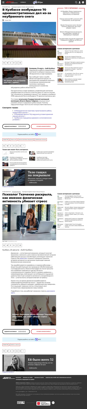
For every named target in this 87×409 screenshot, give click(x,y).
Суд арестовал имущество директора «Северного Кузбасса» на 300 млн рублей (71, 40)
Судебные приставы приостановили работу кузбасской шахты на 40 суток (45, 159)
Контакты (18, 377)
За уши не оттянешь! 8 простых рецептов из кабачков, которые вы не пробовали (75, 58)
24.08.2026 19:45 (6, 191)
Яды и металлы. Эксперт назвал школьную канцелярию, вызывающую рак (73, 80)
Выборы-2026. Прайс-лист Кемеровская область (58, 377)
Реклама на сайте (28, 377)
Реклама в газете (39, 377)
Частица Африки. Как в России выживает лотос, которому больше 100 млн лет (74, 197)
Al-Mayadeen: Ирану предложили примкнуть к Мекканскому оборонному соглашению (71, 13)
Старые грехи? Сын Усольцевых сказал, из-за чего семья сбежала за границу (74, 226)
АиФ (12, 58)
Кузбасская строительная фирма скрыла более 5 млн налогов (45, 152)
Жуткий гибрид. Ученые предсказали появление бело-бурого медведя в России (75, 209)
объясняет (23, 258)
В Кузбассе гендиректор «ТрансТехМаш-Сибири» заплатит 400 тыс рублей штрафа (19, 159)
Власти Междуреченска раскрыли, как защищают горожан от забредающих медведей (71, 33)
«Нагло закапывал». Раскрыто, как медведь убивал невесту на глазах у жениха (74, 214)
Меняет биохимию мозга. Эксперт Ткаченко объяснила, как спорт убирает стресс (71, 26)
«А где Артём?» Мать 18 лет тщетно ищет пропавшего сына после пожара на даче (74, 75)
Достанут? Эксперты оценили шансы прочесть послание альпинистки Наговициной (74, 64)
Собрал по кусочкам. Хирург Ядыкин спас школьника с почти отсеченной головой (74, 203)
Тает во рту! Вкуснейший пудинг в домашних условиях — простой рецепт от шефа (74, 69)
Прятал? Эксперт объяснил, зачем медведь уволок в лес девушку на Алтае (74, 52)
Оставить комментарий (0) (44, 126)
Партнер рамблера (30, 402)
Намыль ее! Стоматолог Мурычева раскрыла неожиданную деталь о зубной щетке (74, 220)
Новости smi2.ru (8, 186)
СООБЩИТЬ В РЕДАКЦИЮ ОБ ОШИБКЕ (25, 379)
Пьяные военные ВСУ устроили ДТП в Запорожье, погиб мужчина (71, 19)
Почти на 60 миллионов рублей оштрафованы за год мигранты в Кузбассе (18, 164)
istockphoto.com (12, 241)
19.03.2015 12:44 (6, 7)
